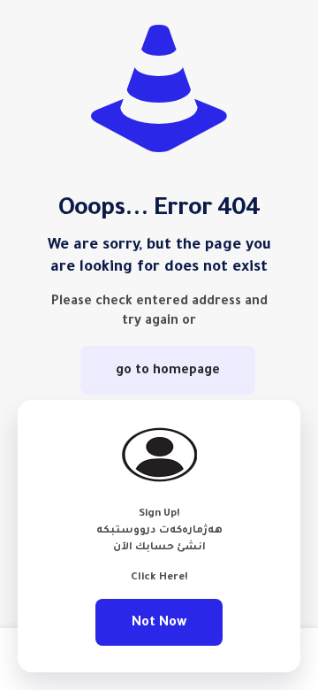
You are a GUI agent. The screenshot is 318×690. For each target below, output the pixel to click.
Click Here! (159, 577)
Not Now (159, 622)
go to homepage (168, 370)
